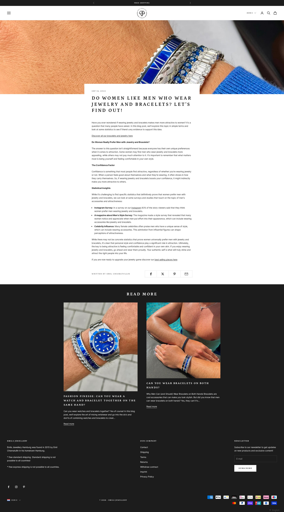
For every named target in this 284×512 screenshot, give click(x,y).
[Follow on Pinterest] (23, 486)
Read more (69, 423)
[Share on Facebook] (151, 274)
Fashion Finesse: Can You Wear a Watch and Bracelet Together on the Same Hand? (100, 400)
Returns (144, 462)
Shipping (144, 452)
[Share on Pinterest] (174, 274)
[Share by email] (186, 274)
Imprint (143, 471)
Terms (143, 457)
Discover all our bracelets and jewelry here (112, 135)
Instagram (136, 207)
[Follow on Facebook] (8, 486)
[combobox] (274, 510)
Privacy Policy (147, 476)
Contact (144, 447)
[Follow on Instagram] (16, 486)
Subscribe (245, 468)
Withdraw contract (149, 467)
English (276, 510)
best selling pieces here (166, 259)
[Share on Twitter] (162, 274)
